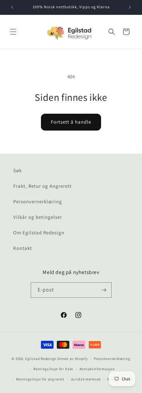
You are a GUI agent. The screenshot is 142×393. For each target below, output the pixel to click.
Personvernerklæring (37, 201)
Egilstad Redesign (40, 358)
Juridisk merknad (86, 379)
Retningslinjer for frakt (53, 369)
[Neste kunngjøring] (130, 7)
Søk (17, 170)
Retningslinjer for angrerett (40, 379)
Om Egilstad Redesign (38, 232)
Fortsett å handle (71, 122)
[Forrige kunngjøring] (12, 7)
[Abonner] (104, 290)
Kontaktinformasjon (97, 369)
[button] (13, 31)
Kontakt (22, 248)
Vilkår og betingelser (37, 217)
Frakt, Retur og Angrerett (42, 186)
